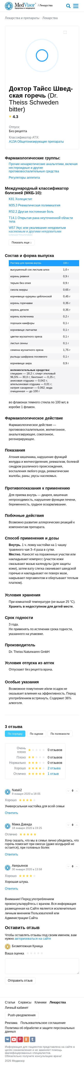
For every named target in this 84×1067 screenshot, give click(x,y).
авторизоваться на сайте (33, 938)
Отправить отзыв (20, 980)
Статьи (10, 1002)
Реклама (11, 1023)
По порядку (15, 733)
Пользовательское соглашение (43, 1023)
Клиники (40, 1002)
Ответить (11, 813)
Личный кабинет (16, 1007)
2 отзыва (54, 768)
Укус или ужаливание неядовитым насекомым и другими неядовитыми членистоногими (37, 231)
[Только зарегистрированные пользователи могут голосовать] (68, 791)
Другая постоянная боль (31, 211)
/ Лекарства (45, 5)
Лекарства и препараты (22, 18)
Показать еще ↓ (22, 242)
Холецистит (20, 199)
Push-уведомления (22, 1015)
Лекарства (50, 18)
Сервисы (24, 1002)
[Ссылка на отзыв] (62, 791)
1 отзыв (53, 773)
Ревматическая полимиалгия (34, 205)
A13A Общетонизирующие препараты (36, 141)
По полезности (60, 733)
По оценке (36, 733)
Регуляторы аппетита (24, 177)
